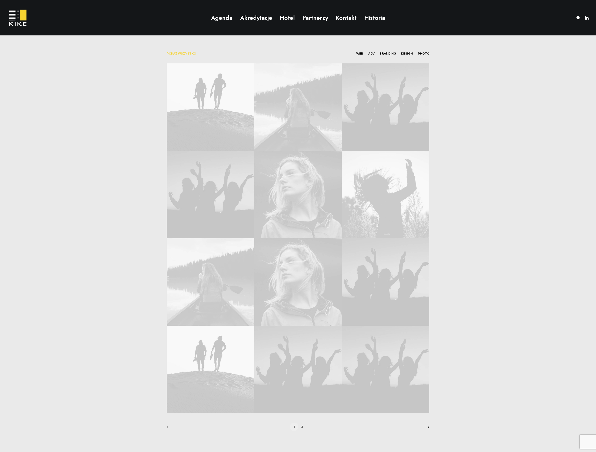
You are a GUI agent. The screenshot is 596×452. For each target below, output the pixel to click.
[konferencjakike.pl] (17, 17)
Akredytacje (256, 18)
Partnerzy (315, 18)
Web (359, 53)
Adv (371, 53)
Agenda (221, 18)
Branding (388, 53)
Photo (423, 53)
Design (407, 53)
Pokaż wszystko (181, 53)
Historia (374, 18)
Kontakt (346, 18)
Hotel (287, 18)
